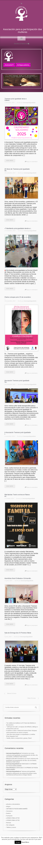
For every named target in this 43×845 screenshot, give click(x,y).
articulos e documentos (13, 804)
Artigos (8, 806)
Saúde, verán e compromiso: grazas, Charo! (19, 738)
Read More (25, 842)
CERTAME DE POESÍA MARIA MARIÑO (17, 808)
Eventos (8, 813)
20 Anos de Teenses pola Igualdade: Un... (17, 170)
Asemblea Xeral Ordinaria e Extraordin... (18, 578)
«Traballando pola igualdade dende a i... (18, 228)
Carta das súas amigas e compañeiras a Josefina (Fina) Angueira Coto (20, 735)
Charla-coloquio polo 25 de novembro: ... (17, 298)
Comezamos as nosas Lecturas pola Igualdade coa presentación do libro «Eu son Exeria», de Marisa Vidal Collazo (22, 755)
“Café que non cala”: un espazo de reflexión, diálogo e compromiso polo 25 (22, 727)
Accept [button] (18, 842)
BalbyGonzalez (10, 758)
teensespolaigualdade (29, 102)
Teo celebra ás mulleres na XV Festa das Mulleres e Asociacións (21, 724)
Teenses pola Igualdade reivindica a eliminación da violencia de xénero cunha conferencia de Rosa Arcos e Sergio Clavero (21, 773)
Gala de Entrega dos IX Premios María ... (17, 633)
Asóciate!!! (9, 65)
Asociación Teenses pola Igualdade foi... (16, 381)
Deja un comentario (32, 161)
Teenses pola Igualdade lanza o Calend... (15, 99)
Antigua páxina (23, 65)
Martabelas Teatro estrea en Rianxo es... (17, 495)
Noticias (8, 822)
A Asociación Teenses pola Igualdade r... (17, 433)
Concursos (9, 811)
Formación (9, 815)
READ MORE (9, 160)
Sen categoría (10, 825)
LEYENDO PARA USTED (13, 818)
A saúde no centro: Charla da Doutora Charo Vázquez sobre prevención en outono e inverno (21, 731)
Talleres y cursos (11, 827)
